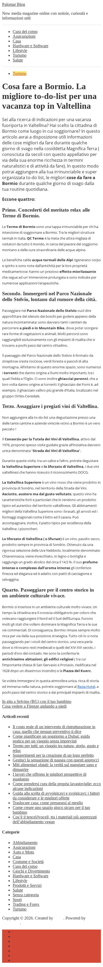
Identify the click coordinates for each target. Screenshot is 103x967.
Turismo (19, 55)
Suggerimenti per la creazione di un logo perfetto (53, 755)
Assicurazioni (24, 36)
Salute (18, 60)
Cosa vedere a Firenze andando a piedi (34, 706)
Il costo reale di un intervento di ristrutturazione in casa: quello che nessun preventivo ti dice (54, 729)
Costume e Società (28, 861)
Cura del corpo (25, 31)
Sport (17, 899)
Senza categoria (26, 895)
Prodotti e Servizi (27, 885)
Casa (17, 41)
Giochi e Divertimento (31, 871)
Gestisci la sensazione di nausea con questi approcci (56, 760)
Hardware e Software (30, 46)
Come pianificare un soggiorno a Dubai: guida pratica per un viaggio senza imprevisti (51, 738)
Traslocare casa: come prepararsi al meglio (48, 803)
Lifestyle (20, 50)
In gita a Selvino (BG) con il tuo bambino (36, 701)
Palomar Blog (13, 4)
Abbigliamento (25, 842)
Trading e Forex (26, 904)
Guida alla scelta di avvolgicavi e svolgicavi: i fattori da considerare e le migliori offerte (56, 795)
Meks (58, 918)
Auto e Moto (23, 852)
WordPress (11, 923)
